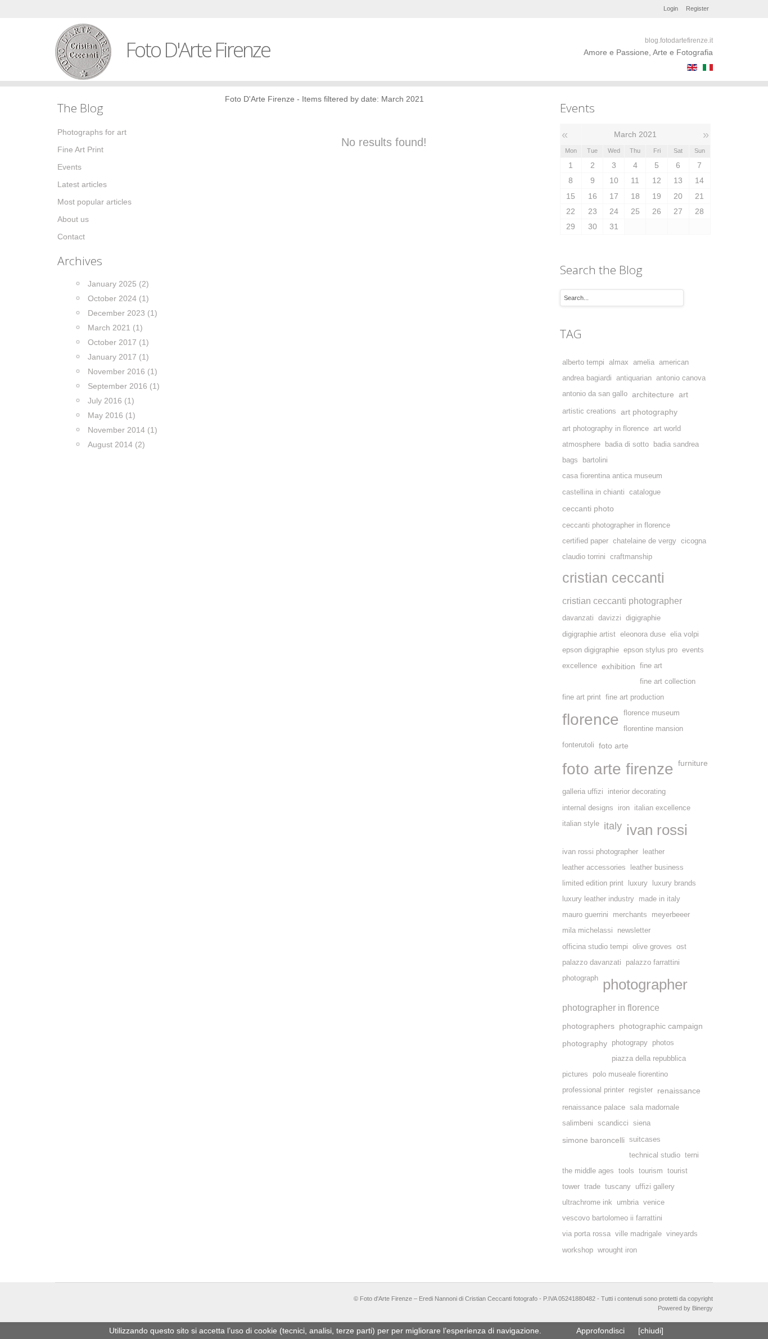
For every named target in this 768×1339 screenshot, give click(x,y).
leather (654, 852)
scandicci (613, 1123)
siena (641, 1123)
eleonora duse (643, 634)
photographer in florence (610, 1007)
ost (681, 947)
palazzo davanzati (591, 962)
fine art (651, 666)
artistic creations (589, 411)
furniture (693, 763)
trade (592, 1187)
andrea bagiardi (587, 378)
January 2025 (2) (118, 283)
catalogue (645, 492)
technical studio (654, 1155)
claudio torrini (584, 557)
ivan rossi (657, 829)
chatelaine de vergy (644, 541)
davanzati (578, 618)
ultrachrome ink (587, 1202)
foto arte (614, 745)
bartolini (595, 460)
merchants (630, 915)
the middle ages (588, 1171)
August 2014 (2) (116, 444)
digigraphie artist (589, 634)
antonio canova (681, 378)
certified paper (585, 541)
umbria (628, 1202)
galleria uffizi (582, 792)
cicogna (693, 541)
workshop (577, 1250)
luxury (638, 883)
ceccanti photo (588, 508)
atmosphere (581, 444)
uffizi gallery (655, 1187)
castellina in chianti (593, 492)
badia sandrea (676, 444)
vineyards (682, 1234)
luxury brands (674, 883)
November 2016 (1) (122, 371)
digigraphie (643, 618)
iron (624, 808)
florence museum (652, 713)
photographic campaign (661, 1026)
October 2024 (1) (118, 298)
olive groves (652, 947)
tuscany (618, 1187)
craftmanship (631, 557)
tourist (677, 1171)
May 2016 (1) (111, 415)
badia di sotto (627, 444)
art (683, 394)
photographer (645, 984)
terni (692, 1155)
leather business (657, 868)
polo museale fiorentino (630, 1074)
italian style (580, 824)
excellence (579, 666)
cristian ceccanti (613, 577)
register (641, 1090)
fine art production (635, 697)
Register (697, 8)
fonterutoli (578, 745)
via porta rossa (586, 1234)
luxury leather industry (598, 899)
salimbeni (577, 1123)
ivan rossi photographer (600, 852)
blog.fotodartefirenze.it (679, 40)
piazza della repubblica (649, 1059)
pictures (575, 1074)
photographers (588, 1026)
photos (663, 1043)
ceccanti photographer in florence (616, 525)
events (693, 650)
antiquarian (634, 378)
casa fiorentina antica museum (612, 476)
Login (670, 8)
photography (584, 1043)
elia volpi (684, 634)
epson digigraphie (590, 650)
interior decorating (637, 792)
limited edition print (593, 883)
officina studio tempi (595, 947)
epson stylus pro (650, 650)
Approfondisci (600, 1330)
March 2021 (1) (115, 327)
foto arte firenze (618, 769)
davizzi (609, 618)
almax (619, 362)
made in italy (659, 899)
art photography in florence (605, 429)
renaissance (679, 1090)
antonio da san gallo (594, 394)
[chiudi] (650, 1330)
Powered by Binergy (685, 1308)
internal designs (587, 808)
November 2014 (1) (122, 429)
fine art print (581, 697)
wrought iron (617, 1250)
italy (613, 826)
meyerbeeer (671, 915)
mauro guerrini (585, 915)
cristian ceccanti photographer (622, 601)
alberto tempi (583, 362)
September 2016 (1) (124, 386)
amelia (643, 362)
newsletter (633, 930)
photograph (580, 978)
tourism (651, 1171)
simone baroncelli (593, 1140)
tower (571, 1187)
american (674, 362)
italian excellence (662, 808)
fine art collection (667, 682)
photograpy (630, 1043)
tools (626, 1171)
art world (667, 429)
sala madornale (654, 1107)
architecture (653, 394)
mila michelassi (587, 930)
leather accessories (594, 868)
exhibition (618, 666)
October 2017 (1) (118, 342)
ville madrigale (638, 1234)
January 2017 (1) (118, 356)
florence (590, 719)
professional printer (593, 1090)
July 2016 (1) (111, 400)
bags (570, 460)
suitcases (645, 1139)
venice (654, 1202)
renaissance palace (593, 1107)
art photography (649, 411)
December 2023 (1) (122, 312)
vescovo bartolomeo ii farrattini (612, 1218)
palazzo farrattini (653, 962)
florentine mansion (653, 729)
